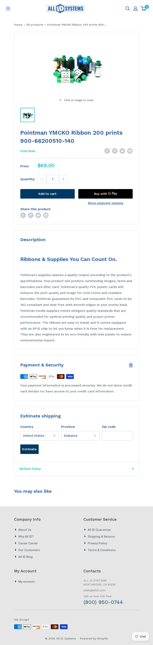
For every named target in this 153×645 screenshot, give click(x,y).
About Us (24, 530)
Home (18, 24)
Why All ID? (26, 536)
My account (26, 581)
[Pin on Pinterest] (115, 151)
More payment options (105, 203)
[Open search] (128, 8)
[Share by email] (130, 151)
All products (34, 24)
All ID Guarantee (99, 530)
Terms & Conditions (102, 550)
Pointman (27, 151)
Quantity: (27, 179)
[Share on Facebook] (107, 151)
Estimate (29, 449)
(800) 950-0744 (103, 602)
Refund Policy (30, 469)
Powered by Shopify (94, 638)
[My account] (135, 8)
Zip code (109, 427)
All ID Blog (25, 557)
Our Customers (29, 550)
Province (68, 427)
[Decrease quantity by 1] (42, 179)
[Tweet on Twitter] (122, 151)
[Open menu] (8, 8)
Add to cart (47, 194)
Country (26, 427)
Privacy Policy (97, 543)
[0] (143, 8)
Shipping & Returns (101, 536)
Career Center (28, 543)
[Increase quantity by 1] (63, 179)
